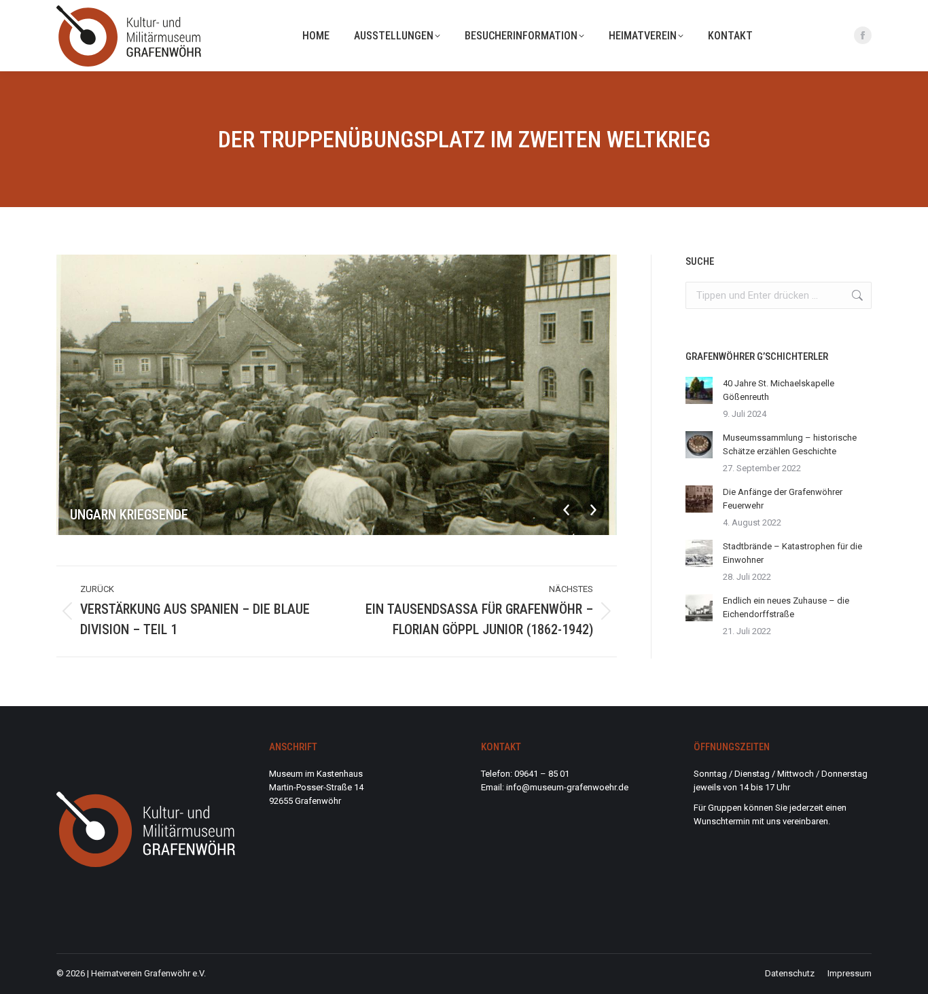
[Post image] (699, 390)
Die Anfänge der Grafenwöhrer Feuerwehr (782, 499)
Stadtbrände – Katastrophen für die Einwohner (792, 553)
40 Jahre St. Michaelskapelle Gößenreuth (778, 390)
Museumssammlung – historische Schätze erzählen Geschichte (790, 444)
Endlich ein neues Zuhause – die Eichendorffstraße (786, 607)
